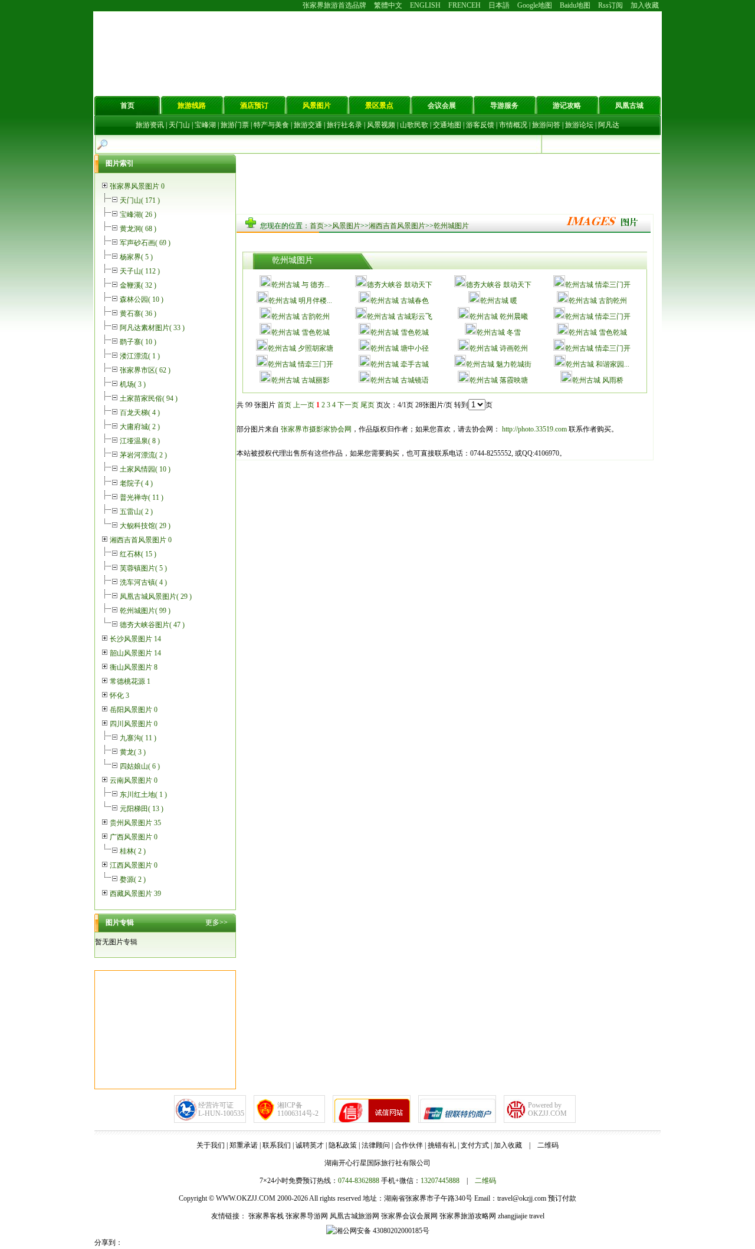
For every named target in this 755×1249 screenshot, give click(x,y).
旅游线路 (192, 105)
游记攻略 (567, 105)
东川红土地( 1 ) (143, 794)
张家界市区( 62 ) (145, 370)
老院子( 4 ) (136, 483)
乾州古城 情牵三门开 (598, 285)
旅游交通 (308, 125)
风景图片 (317, 105)
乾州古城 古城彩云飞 (399, 316)
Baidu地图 (575, 5)
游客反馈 (480, 125)
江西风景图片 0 (133, 865)
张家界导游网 (306, 1216)
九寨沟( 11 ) (138, 738)
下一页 (348, 405)
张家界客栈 (266, 1216)
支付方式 (475, 1145)
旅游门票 (235, 125)
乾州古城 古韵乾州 (598, 300)
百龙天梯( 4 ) (140, 412)
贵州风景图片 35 (135, 823)
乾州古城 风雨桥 (597, 380)
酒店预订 (254, 105)
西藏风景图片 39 (135, 893)
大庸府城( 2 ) (140, 427)
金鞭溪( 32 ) (138, 285)
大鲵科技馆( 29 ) (145, 526)
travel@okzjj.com (521, 1198)
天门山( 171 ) (140, 200)
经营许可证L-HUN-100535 (221, 1109)
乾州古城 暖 (498, 300)
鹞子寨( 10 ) (138, 342)
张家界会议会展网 (409, 1216)
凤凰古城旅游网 (354, 1216)
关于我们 (210, 1145)
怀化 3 (119, 695)
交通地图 (447, 125)
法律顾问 (376, 1145)
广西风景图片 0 (133, 837)
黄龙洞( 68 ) (138, 229)
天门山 (179, 125)
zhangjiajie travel (521, 1216)
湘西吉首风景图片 (397, 226)
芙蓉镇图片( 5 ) (143, 568)
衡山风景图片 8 (133, 667)
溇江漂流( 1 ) (140, 356)
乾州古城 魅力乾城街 (498, 364)
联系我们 (276, 1145)
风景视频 (381, 125)
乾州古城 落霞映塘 (499, 380)
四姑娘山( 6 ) (140, 766)
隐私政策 (343, 1145)
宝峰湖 (205, 125)
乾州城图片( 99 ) (145, 611)
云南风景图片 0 (133, 780)
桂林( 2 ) (133, 851)
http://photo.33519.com (533, 429)
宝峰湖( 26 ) (138, 214)
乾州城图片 (451, 226)
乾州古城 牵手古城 (399, 364)
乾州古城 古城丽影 (300, 380)
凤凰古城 (629, 105)
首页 (127, 105)
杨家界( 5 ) (136, 257)
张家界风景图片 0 (137, 186)
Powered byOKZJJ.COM (547, 1109)
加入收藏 (645, 5)
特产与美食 (271, 125)
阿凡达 (608, 125)
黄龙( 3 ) (133, 752)
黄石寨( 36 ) (138, 313)
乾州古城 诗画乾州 (499, 348)
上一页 (303, 405)
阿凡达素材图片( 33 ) (152, 328)
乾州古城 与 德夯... (300, 285)
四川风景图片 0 (133, 724)
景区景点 (379, 105)
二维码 (548, 1145)
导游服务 (504, 105)
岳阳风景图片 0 (133, 710)
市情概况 (513, 125)
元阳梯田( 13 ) (141, 809)
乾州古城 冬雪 (499, 332)
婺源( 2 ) (133, 879)
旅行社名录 (344, 125)
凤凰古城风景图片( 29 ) (156, 596)
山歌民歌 (414, 125)
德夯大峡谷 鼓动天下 (399, 285)
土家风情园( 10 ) (145, 469)
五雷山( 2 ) (136, 511)
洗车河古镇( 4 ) (143, 582)
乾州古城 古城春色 (399, 300)
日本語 (499, 5)
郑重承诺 (243, 1145)
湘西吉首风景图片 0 (141, 540)
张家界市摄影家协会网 (315, 429)
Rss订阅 (610, 5)
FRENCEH (464, 5)
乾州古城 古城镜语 (399, 380)
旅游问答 (546, 125)
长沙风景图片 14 (135, 639)
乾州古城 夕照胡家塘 (300, 348)
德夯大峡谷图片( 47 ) (152, 625)
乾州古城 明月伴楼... (300, 300)
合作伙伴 (409, 1145)
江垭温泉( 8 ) (140, 441)
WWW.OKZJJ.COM (245, 1198)
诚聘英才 (310, 1145)
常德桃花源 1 (130, 681)
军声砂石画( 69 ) (145, 243)
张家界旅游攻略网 (467, 1216)
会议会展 (442, 105)
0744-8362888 (358, 1181)
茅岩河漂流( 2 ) (143, 455)
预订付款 (562, 1198)
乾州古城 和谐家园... (597, 364)
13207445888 (440, 1181)
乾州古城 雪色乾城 (300, 332)
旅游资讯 (150, 125)
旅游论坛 (579, 125)
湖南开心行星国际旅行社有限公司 (377, 1163)
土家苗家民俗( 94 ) (149, 398)
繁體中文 (388, 5)
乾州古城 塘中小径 (399, 348)
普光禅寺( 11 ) (141, 497)
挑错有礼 (442, 1145)
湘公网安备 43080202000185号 (382, 1231)
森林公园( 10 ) (141, 299)
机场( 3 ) (133, 384)
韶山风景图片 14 (135, 653)
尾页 (367, 405)
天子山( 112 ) (140, 271)
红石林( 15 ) (138, 554)
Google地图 (534, 5)
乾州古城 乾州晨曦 (499, 316)
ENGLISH (425, 5)
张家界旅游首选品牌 (334, 5)
